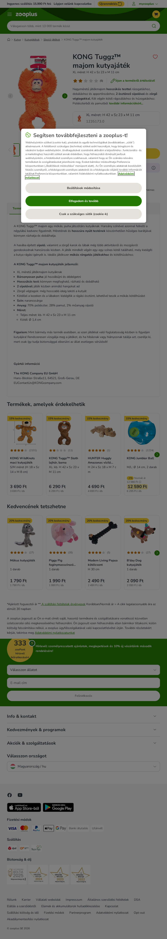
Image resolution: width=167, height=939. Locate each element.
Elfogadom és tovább (83, 201)
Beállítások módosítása (83, 188)
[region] (83, 176)
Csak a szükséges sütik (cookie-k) (83, 214)
